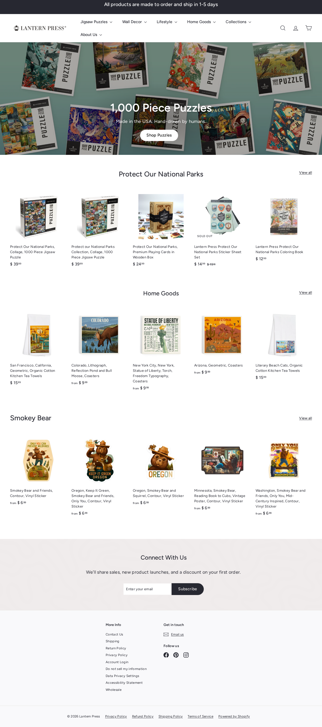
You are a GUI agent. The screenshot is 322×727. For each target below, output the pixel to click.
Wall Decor (132, 21)
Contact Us (114, 634)
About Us (89, 34)
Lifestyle (165, 21)
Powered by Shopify (234, 716)
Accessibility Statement (124, 683)
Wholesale (114, 690)
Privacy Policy (117, 655)
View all (305, 172)
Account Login (117, 662)
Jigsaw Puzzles (94, 21)
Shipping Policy (170, 716)
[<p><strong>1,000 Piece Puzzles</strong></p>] (161, 98)
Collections (236, 21)
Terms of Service (200, 716)
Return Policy (116, 648)
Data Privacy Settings (122, 676)
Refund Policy (143, 716)
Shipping (112, 641)
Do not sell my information (126, 669)
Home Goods (199, 21)
